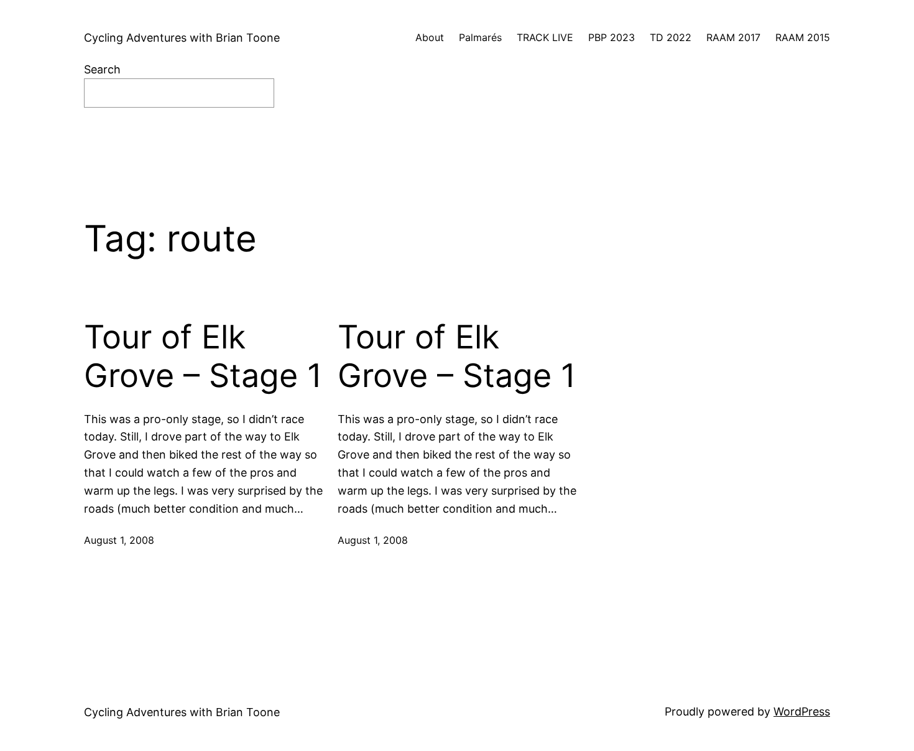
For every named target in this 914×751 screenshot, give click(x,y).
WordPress (801, 711)
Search (102, 69)
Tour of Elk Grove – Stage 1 (203, 356)
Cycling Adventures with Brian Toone (182, 37)
